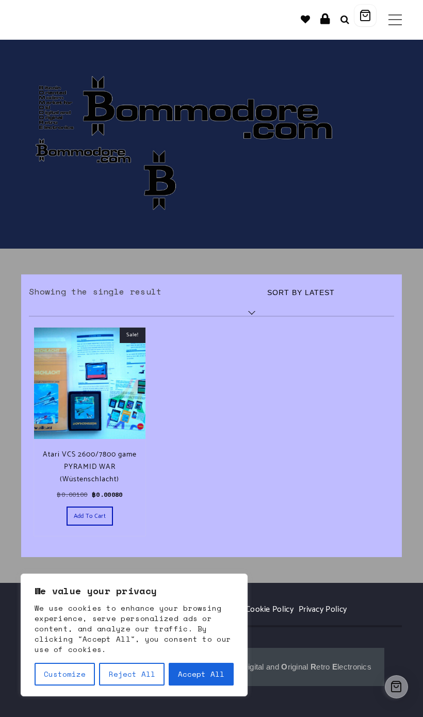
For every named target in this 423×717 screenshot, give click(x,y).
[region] (134, 635)
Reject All (132, 674)
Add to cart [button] (90, 516)
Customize (65, 674)
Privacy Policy (323, 609)
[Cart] (365, 15)
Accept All (201, 674)
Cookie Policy (270, 609)
